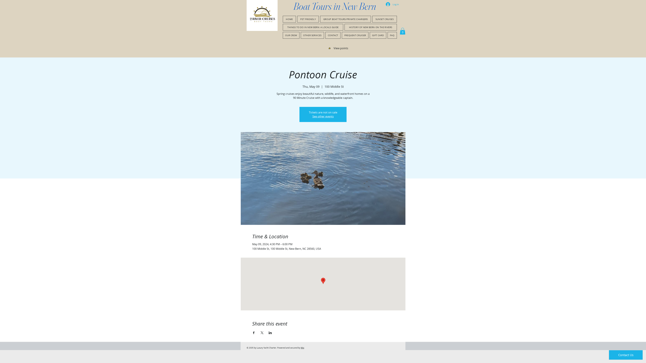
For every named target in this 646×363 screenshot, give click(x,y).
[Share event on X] (262, 332)
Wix (302, 347)
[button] (402, 31)
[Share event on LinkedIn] (270, 332)
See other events (323, 116)
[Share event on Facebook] (253, 332)
